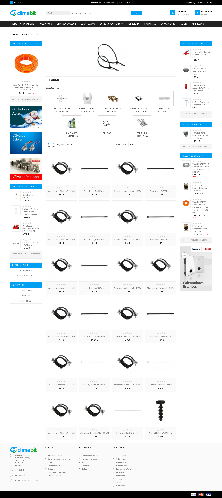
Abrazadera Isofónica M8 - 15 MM (61, 191)
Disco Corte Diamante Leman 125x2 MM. (199, 188)
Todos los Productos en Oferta (25, 99)
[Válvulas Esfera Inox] (26, 143)
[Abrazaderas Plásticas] (87, 98)
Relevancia (151, 144)
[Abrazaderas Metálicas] (113, 98)
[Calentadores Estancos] (196, 268)
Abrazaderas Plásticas (87, 110)
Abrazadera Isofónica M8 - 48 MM (160, 288)
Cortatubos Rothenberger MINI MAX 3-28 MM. (30, 228)
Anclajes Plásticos (164, 110)
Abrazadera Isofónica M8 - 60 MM (61, 385)
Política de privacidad (90, 459)
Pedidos (51, 462)
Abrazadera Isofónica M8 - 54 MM (127, 336)
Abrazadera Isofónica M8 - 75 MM (127, 385)
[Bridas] (107, 123)
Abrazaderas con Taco (62, 110)
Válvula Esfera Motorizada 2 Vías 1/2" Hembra (200, 135)
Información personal (56, 456)
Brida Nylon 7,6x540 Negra (94, 336)
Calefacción (121, 459)
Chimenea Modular (123, 462)
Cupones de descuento (57, 472)
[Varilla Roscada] (142, 123)
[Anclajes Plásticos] (164, 98)
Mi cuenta (49, 448)
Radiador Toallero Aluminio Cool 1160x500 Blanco (30, 211)
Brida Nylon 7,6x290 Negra (94, 288)
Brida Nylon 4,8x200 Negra (94, 240)
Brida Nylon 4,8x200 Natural (94, 385)
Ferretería (120, 472)
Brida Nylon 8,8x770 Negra (160, 336)
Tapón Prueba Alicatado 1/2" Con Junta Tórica (200, 88)
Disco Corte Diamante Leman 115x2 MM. (199, 228)
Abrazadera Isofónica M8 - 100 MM (94, 433)
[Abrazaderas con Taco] (62, 98)
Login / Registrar (183, 14)
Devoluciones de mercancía (59, 459)
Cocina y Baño (122, 479)
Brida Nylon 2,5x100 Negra (94, 191)
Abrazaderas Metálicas (113, 110)
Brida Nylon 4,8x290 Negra (160, 240)
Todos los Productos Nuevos (195, 146)
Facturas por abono (56, 466)
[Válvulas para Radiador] (26, 169)
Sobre (84, 469)
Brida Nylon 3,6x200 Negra (160, 191)
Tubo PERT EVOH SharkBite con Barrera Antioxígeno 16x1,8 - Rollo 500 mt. (201, 207)
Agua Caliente (121, 456)
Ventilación (120, 486)
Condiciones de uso (90, 456)
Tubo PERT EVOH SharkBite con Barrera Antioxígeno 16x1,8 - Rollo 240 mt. (26, 87)
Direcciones (52, 469)
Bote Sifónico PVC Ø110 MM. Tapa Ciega (200, 71)
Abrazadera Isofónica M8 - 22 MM (61, 240)
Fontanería (120, 476)
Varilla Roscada (142, 135)
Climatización (121, 466)
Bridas (107, 133)
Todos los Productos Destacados (26, 255)
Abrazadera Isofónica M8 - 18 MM (127, 191)
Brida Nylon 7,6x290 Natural (127, 433)
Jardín (118, 482)
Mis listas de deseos (56, 476)
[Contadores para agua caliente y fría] (26, 117)
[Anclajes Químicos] (71, 123)
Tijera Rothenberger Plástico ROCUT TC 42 (201, 54)
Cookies (85, 466)
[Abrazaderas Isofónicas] (138, 98)
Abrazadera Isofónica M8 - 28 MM (127, 240)
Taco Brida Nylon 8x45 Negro (160, 433)
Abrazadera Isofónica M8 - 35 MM (61, 288)
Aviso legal (86, 462)
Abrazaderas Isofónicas (138, 110)
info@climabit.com (23, 475)
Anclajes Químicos (72, 135)
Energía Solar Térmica (125, 469)
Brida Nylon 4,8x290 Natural (161, 385)
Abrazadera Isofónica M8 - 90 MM (61, 433)
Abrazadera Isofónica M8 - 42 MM (127, 288)
